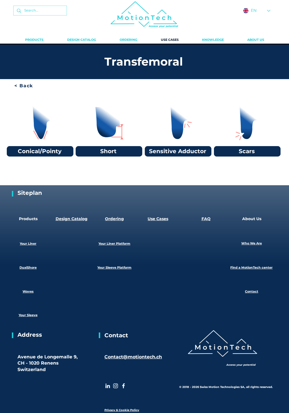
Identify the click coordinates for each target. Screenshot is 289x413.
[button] (34, 39)
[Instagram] (115, 386)
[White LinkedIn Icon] (107, 386)
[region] (40, 128)
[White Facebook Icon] (123, 386)
